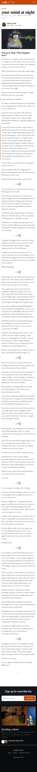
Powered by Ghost (18, 757)
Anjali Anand (12, 741)
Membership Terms (24, 753)
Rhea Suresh (19, 741)
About (9, 753)
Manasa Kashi (11, 23)
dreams (4, 8)
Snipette (16, 750)
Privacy (15, 753)
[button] (33, 2)
